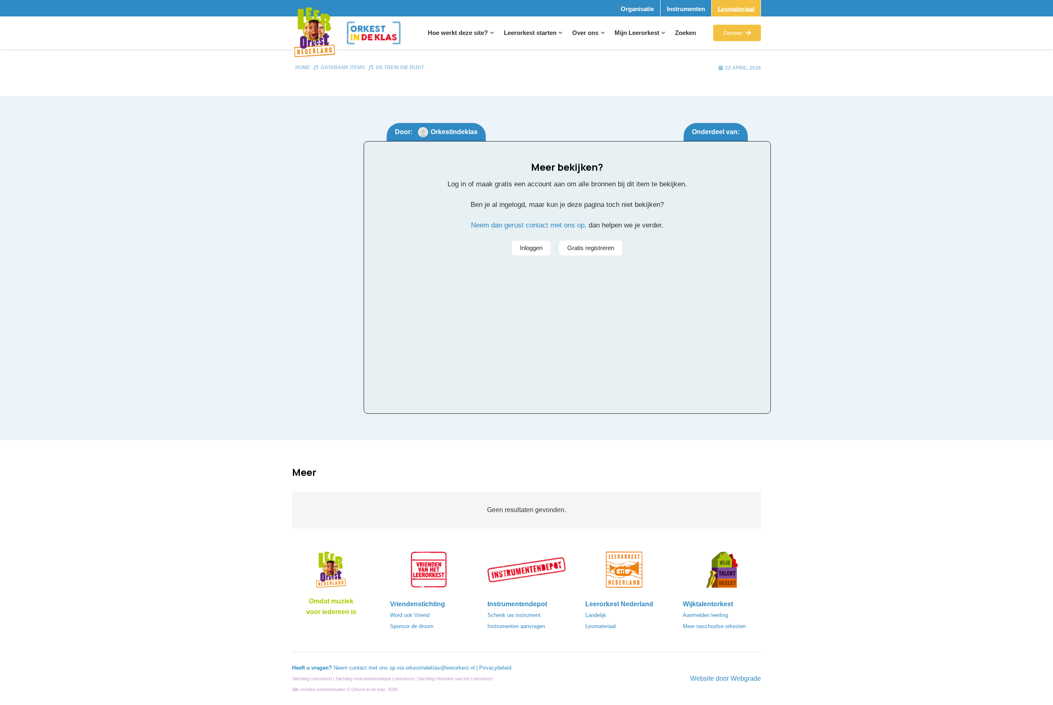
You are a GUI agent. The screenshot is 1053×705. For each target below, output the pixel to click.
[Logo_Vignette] (314, 33)
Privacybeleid (495, 668)
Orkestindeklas (454, 131)
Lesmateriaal (600, 626)
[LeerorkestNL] (624, 572)
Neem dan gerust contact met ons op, (529, 225)
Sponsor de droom (412, 626)
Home (302, 67)
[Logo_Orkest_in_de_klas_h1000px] (373, 33)
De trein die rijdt (400, 67)
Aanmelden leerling (705, 615)
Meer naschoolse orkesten (714, 626)
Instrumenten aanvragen (516, 626)
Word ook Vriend (409, 615)
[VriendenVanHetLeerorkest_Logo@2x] (429, 572)
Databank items (343, 67)
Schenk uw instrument (513, 615)
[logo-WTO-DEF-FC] (722, 572)
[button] (491, 32)
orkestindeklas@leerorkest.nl (440, 668)
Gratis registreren (590, 247)
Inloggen (531, 247)
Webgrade (746, 678)
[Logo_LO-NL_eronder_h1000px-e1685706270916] (331, 572)
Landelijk (595, 615)
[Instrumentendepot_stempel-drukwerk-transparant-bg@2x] (526, 572)
